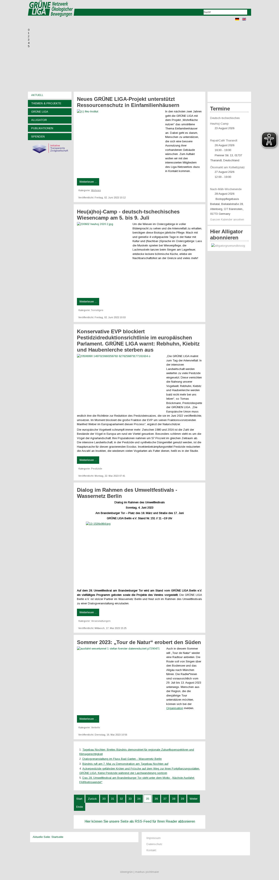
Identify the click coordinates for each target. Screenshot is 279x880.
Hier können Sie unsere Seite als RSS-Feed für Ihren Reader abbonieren (140, 821)
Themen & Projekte (46, 103)
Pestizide (96, 468)
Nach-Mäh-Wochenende (226, 189)
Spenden (38, 136)
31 (112, 798)
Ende (79, 806)
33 (130, 798)
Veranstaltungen (101, 621)
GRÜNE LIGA (39, 111)
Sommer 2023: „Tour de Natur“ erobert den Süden (139, 642)
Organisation (174, 708)
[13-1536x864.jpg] (139, 552)
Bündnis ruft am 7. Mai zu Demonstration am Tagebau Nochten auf (125, 763)
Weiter (193, 798)
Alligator (39, 120)
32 (121, 798)
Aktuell (37, 95)
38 (173, 798)
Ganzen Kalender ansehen (227, 219)
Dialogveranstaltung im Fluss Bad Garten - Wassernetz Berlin (122, 758)
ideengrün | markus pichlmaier (139, 871)
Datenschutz (154, 844)
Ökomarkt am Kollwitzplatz (227, 167)
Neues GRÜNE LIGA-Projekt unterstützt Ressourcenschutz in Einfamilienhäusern (128, 102)
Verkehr (95, 727)
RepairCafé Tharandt (223, 140)
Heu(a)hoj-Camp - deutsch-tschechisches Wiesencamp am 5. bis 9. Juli (128, 215)
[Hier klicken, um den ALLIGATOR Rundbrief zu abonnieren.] (229, 245)
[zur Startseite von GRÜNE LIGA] (51, 19)
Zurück (92, 798)
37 (165, 798)
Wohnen (96, 190)
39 (182, 798)
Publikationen (42, 128)
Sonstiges (97, 310)
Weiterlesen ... (88, 181)
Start (79, 798)
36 (156, 798)
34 (138, 798)
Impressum (153, 838)
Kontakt (151, 850)
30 (103, 798)
